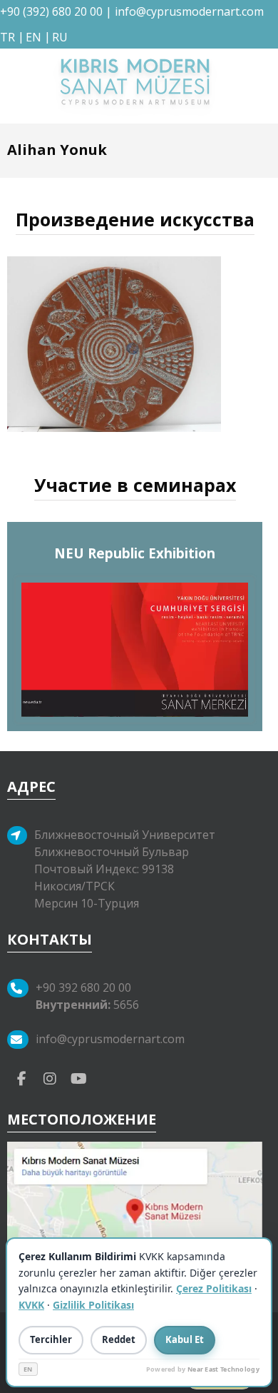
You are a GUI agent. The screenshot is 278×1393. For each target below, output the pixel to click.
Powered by (202, 1369)
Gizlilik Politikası (93, 1305)
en (33, 37)
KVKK (31, 1305)
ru (60, 37)
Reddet (118, 1339)
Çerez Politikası (214, 1288)
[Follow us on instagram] (50, 1077)
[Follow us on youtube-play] (78, 1077)
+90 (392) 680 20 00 (51, 11)
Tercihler (51, 1339)
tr (7, 37)
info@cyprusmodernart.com (189, 11)
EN (28, 1369)
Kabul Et (184, 1339)
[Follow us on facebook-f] (21, 1077)
